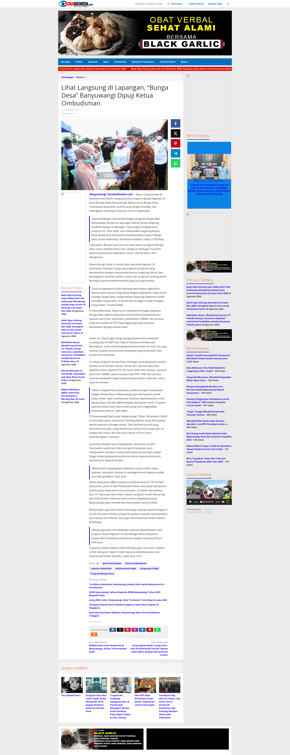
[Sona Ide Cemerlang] (75, 3)
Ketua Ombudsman (135, 563)
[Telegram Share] (175, 153)
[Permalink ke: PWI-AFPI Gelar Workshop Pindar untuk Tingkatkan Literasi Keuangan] (145, 685)
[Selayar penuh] (227, 501)
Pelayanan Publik (149, 568)
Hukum (210, 181)
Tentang (208, 509)
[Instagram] (135, 630)
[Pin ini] (175, 143)
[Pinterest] (127, 630)
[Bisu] (223, 501)
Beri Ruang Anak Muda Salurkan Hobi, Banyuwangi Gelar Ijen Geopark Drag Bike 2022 (209, 436)
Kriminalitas (219, 181)
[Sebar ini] (175, 123)
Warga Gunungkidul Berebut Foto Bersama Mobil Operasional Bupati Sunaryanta (205, 389)
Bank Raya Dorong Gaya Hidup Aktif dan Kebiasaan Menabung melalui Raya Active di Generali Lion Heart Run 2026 (208, 290)
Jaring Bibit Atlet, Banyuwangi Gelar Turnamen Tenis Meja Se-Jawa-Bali (128, 600)
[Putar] (190, 501)
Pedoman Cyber (194, 512)
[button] (73, 237)
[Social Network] (228, 4)
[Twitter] (120, 630)
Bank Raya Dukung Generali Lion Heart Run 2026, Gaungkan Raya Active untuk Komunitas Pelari (161, 69)
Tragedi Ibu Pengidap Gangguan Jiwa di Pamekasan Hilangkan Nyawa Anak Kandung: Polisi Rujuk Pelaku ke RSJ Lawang (209, 189)
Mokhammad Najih (126, 568)
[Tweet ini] (175, 133)
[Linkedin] (142, 630)
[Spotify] (157, 630)
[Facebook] (112, 630)
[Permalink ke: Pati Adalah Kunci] (72, 685)
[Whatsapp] (175, 163)
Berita (196, 181)
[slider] (206, 502)
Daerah (203, 181)
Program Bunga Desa (102, 573)
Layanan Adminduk (101, 568)
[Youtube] (149, 630)
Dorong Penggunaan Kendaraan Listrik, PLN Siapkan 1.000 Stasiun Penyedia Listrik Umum (208, 402)
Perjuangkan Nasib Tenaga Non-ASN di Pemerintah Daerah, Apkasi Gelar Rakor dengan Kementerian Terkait (149, 648)
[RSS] (94, 634)
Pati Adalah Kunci (70, 695)
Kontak (208, 512)
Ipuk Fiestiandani (112, 563)
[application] (209, 492)
